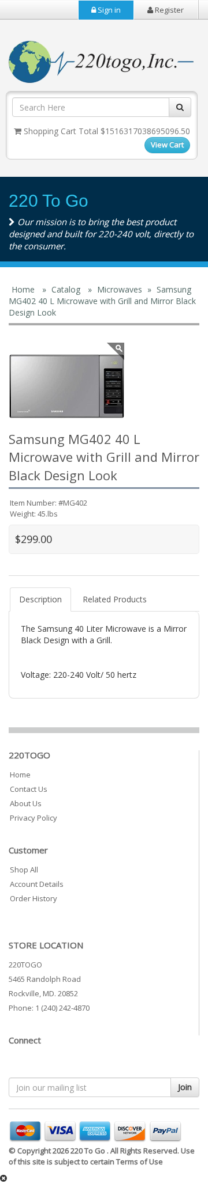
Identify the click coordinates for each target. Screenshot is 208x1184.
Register (168, 10)
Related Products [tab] (115, 599)
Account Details (37, 884)
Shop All (24, 869)
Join (185, 1086)
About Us (26, 803)
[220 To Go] (66, 386)
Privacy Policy (33, 818)
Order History (33, 898)
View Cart (167, 144)
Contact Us (28, 789)
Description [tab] (40, 599)
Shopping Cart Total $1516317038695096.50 (105, 131)
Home (20, 774)
